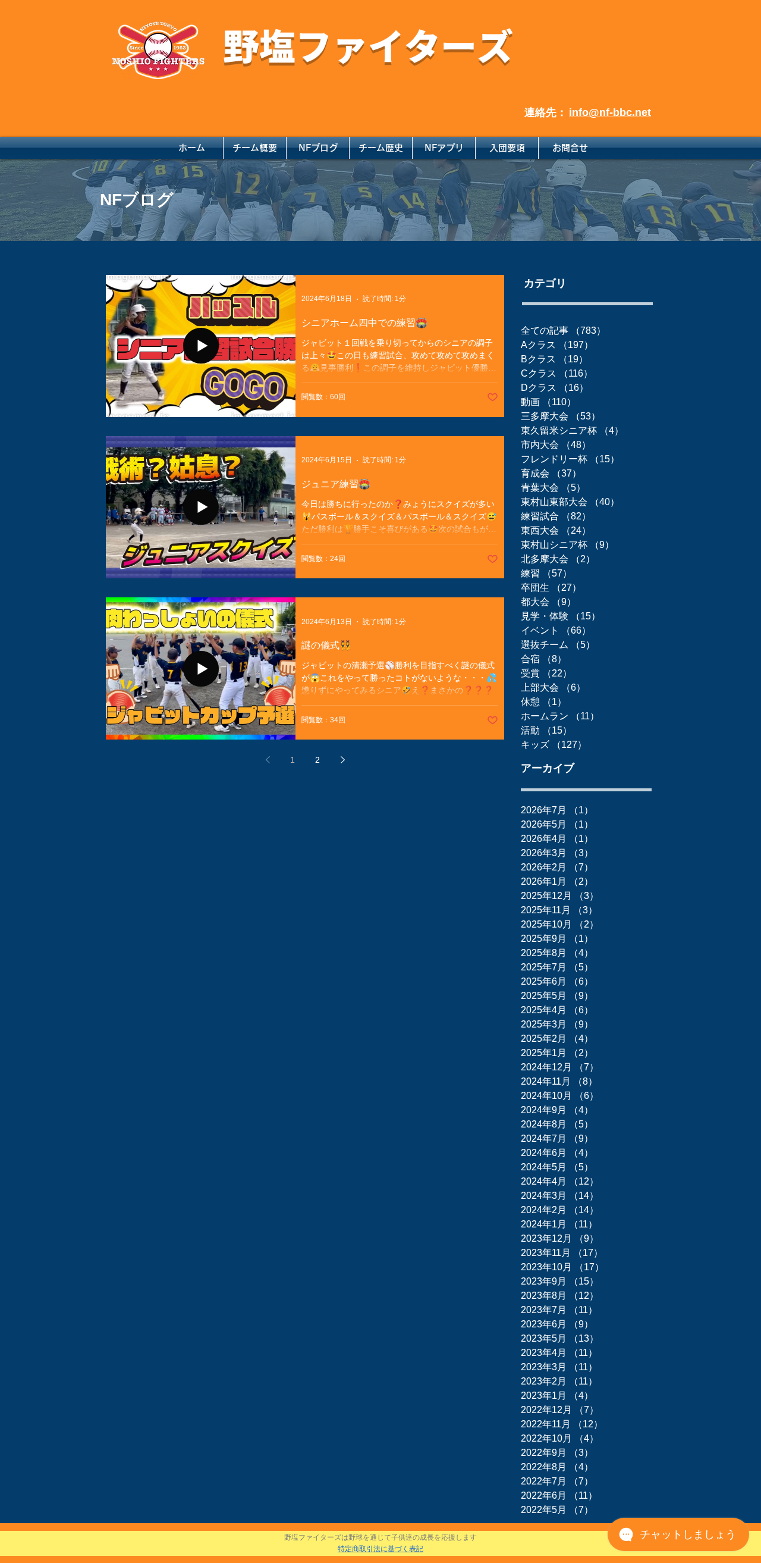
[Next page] (342, 759)
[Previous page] (267, 759)
